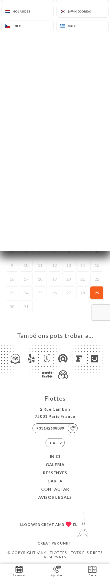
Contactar (55, 489)
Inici (55, 456)
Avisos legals (55, 497)
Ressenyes (55, 472)
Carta (55, 480)
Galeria (55, 464)
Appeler (56, 575)
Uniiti (66, 543)
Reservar (19, 575)
